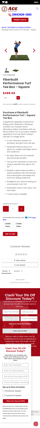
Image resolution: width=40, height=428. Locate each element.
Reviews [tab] (4, 271)
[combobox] (15, 376)
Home (3, 27)
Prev (6, 50)
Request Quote (20, 20)
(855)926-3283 (21, 14)
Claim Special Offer (20, 331)
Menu (36, 2)
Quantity (10, 204)
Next (34, 50)
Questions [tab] (17, 271)
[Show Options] (11, 318)
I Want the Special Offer (15, 401)
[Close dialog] (29, 346)
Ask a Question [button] (20, 265)
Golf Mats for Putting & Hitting (19, 27)
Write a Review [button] (20, 260)
